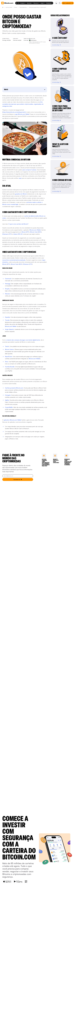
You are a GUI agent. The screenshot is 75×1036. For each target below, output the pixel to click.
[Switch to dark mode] (56, 3)
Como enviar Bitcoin (62, 180)
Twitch (7, 346)
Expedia (7, 317)
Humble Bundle (9, 366)
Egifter (7, 400)
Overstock (8, 278)
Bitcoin (24, 232)
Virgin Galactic (9, 329)
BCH (39, 232)
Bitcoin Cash (34, 232)
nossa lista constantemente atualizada (13, 260)
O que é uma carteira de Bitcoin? (18, 224)
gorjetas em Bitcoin (21, 194)
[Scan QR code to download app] (26, 881)
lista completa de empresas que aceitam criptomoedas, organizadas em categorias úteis (23, 104)
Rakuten (7, 294)
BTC (27, 232)
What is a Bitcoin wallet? (60, 145)
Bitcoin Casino (9, 349)
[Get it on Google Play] (18, 881)
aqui (20, 178)
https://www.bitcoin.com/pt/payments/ (14, 112)
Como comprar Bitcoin (59, 69)
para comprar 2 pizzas (29, 170)
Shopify (7, 289)
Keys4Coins (8, 356)
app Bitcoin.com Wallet (22, 114)
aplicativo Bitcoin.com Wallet (12, 420)
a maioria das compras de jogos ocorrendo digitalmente (23, 340)
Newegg (7, 283)
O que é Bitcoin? (59, 38)
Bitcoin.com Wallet (35, 230)
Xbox (6, 361)
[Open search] (59, 3)
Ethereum (5, 234)
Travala (7, 320)
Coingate (7, 395)
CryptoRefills (9, 407)
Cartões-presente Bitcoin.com (14, 388)
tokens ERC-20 (18, 234)
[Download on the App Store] (7, 881)
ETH (10, 234)
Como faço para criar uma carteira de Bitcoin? (61, 108)
